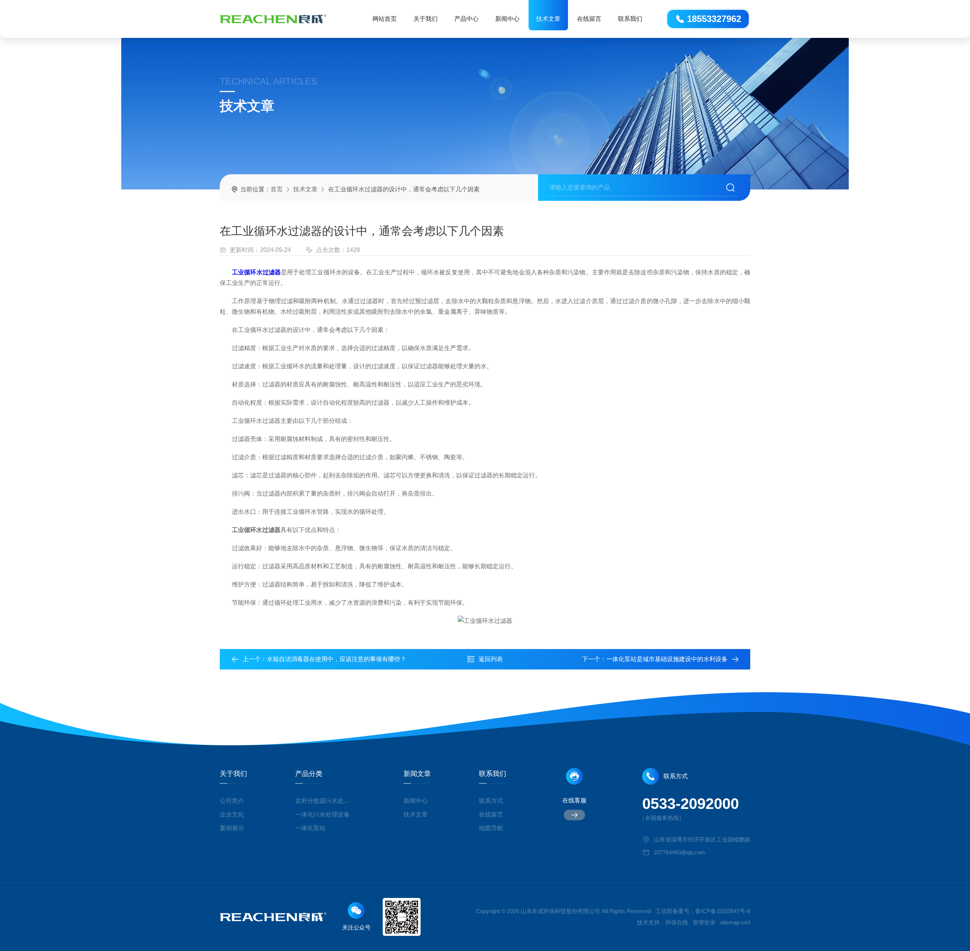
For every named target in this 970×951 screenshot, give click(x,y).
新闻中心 (507, 19)
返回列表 (491, 659)
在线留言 (589, 19)
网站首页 (384, 19)
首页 (277, 189)
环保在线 (676, 922)
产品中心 (466, 19)
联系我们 (630, 19)
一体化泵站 (310, 828)
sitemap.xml (735, 922)
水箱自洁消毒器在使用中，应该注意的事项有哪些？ (336, 659)
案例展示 (232, 828)
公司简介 (232, 801)
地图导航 (491, 828)
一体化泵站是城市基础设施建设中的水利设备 (667, 659)
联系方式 (491, 801)
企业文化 (232, 814)
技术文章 (548, 19)
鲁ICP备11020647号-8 (722, 911)
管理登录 (704, 922)
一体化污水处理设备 (322, 814)
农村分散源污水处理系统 (325, 801)
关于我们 (425, 19)
